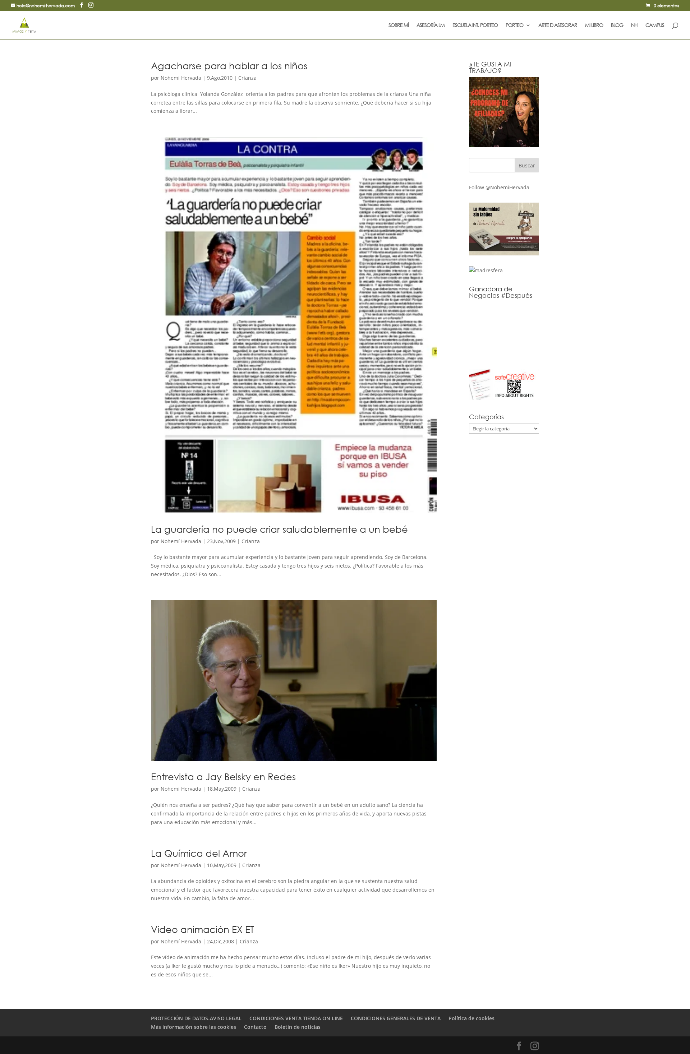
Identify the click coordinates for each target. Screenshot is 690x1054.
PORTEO (514, 25)
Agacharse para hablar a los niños (229, 65)
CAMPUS (654, 25)
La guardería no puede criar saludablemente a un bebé (279, 529)
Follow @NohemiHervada (499, 187)
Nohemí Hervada (181, 77)
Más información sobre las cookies (193, 1026)
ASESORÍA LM (431, 25)
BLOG (617, 25)
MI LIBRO (594, 25)
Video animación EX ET (202, 929)
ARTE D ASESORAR (557, 25)
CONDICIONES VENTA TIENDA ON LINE (296, 1018)
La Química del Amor (199, 853)
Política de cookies (471, 1018)
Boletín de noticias (298, 1026)
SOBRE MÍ (398, 25)
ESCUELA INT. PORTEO (475, 25)
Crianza (247, 77)
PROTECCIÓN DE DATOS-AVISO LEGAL (196, 1018)
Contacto (255, 1026)
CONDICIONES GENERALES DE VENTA (396, 1018)
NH (634, 25)
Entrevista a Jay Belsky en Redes (223, 776)
